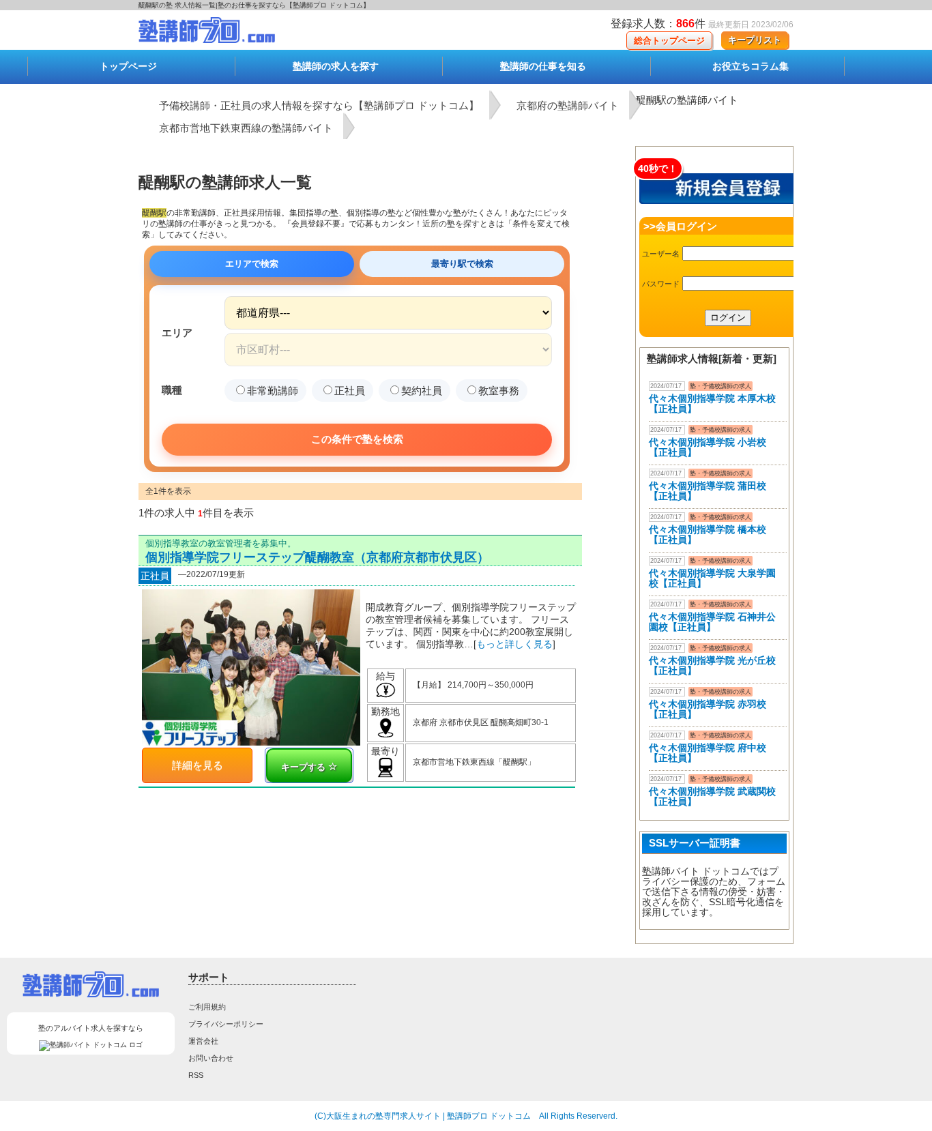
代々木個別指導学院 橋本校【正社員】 (707, 534)
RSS (195, 1075)
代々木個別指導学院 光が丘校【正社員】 (712, 665)
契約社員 (421, 390)
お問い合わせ (210, 1058)
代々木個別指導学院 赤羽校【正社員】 (707, 709)
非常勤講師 (272, 390)
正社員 (349, 390)
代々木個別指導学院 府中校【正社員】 (707, 752)
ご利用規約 (207, 1007)
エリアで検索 (251, 264)
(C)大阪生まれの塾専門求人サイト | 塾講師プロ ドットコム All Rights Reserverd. (466, 1116)
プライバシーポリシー (225, 1024)
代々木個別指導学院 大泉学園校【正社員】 (712, 578)
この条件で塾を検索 (357, 439)
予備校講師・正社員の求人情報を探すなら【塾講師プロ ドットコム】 (319, 105)
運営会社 (203, 1041)
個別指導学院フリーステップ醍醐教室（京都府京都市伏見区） (317, 557)
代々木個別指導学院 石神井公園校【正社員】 (712, 621)
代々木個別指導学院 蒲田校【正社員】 (707, 490)
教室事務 (498, 390)
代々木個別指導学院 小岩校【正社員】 (707, 447)
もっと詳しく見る (514, 643)
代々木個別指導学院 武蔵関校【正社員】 (712, 796)
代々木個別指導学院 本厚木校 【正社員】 (712, 403)
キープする (304, 767)
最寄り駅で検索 (462, 264)
